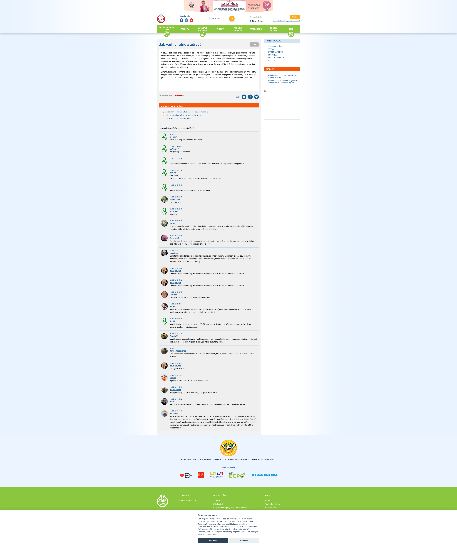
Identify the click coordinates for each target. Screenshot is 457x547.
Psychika (272, 55)
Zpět (254, 44)
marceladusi (175, 390)
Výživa (271, 49)
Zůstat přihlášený (257, 21)
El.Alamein (174, 149)
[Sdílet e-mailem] (244, 97)
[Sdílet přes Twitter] (256, 97)
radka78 (173, 294)
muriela (173, 306)
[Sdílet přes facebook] (250, 97)
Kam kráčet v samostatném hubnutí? (179, 118)
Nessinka (174, 253)
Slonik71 (173, 137)
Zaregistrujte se (278, 21)
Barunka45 (174, 238)
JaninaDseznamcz (178, 351)
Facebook (181, 20)
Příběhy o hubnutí (276, 58)
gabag (172, 223)
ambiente (174, 413)
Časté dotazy (270, 508)
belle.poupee (175, 271)
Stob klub (161, 18)
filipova (173, 378)
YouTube (191, 20)
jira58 (172, 321)
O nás (267, 500)
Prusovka (174, 211)
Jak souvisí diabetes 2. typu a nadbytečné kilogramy (185, 115)
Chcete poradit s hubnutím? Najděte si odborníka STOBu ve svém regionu (282, 82)
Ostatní (271, 61)
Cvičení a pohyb (275, 52)
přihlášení (190, 128)
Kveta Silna (175, 199)
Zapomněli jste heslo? (293, 21)
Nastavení (244, 541)
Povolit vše (213, 541)
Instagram (186, 20)
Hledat (232, 18)
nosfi (172, 401)
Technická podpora (272, 504)
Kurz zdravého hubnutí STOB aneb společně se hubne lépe (187, 112)
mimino (173, 173)
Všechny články (275, 46)
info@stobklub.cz (190, 500)
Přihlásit (295, 17)
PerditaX (174, 336)
